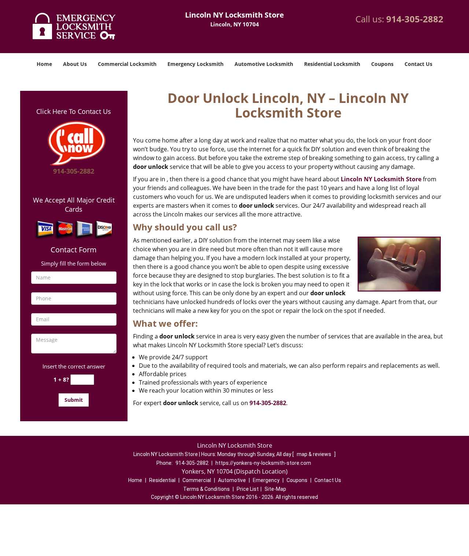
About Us (75, 63)
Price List (248, 489)
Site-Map (275, 489)
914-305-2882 (414, 19)
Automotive (232, 480)
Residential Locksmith (332, 63)
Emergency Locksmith (195, 63)
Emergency (266, 480)
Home (44, 63)
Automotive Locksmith (263, 63)
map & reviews (314, 454)
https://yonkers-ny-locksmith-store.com (263, 463)
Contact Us (418, 63)
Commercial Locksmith (127, 63)
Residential (162, 480)
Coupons (382, 63)
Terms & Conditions (206, 489)
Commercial (196, 480)
